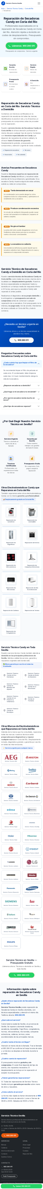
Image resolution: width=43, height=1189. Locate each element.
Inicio (3, 8)
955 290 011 (22, 340)
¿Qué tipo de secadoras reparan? (17, 406)
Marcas (3, 1145)
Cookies (25, 1151)
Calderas (4, 1148)
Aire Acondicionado (8, 1151)
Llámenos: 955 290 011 (23, 46)
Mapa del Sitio (27, 1154)
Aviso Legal (26, 1145)
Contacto (4, 1154)
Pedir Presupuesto (9, 1176)
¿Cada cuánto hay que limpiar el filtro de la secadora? (20, 364)
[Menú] (39, 3)
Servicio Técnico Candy (15, 8)
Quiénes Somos (6, 1157)
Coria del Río (29, 8)
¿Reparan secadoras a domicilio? (17, 385)
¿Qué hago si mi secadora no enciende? (19, 392)
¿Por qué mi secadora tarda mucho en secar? (19, 399)
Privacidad (26, 1148)
